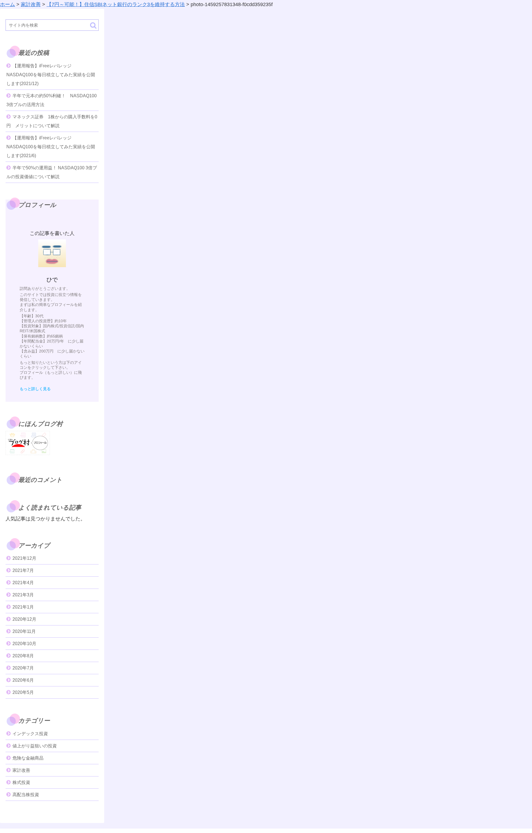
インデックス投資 (30, 733)
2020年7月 (23, 668)
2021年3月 (23, 594)
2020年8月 (23, 655)
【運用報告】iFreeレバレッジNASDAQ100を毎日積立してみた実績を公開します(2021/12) (50, 74)
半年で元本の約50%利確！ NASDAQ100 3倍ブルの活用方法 (51, 100)
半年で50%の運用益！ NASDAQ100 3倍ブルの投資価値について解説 (51, 172)
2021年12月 (24, 558)
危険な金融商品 (28, 758)
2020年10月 (24, 643)
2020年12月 (24, 619)
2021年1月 (23, 607)
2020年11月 (24, 631)
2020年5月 (23, 692)
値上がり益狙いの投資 (34, 745)
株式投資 (21, 782)
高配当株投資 (25, 794)
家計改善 (21, 770)
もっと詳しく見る (35, 389)
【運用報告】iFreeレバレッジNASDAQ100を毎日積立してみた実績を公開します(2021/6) (50, 147)
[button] (93, 25)
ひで (52, 280)
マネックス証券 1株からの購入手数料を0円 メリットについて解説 (51, 121)
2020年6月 (23, 680)
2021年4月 (23, 582)
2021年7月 (23, 570)
